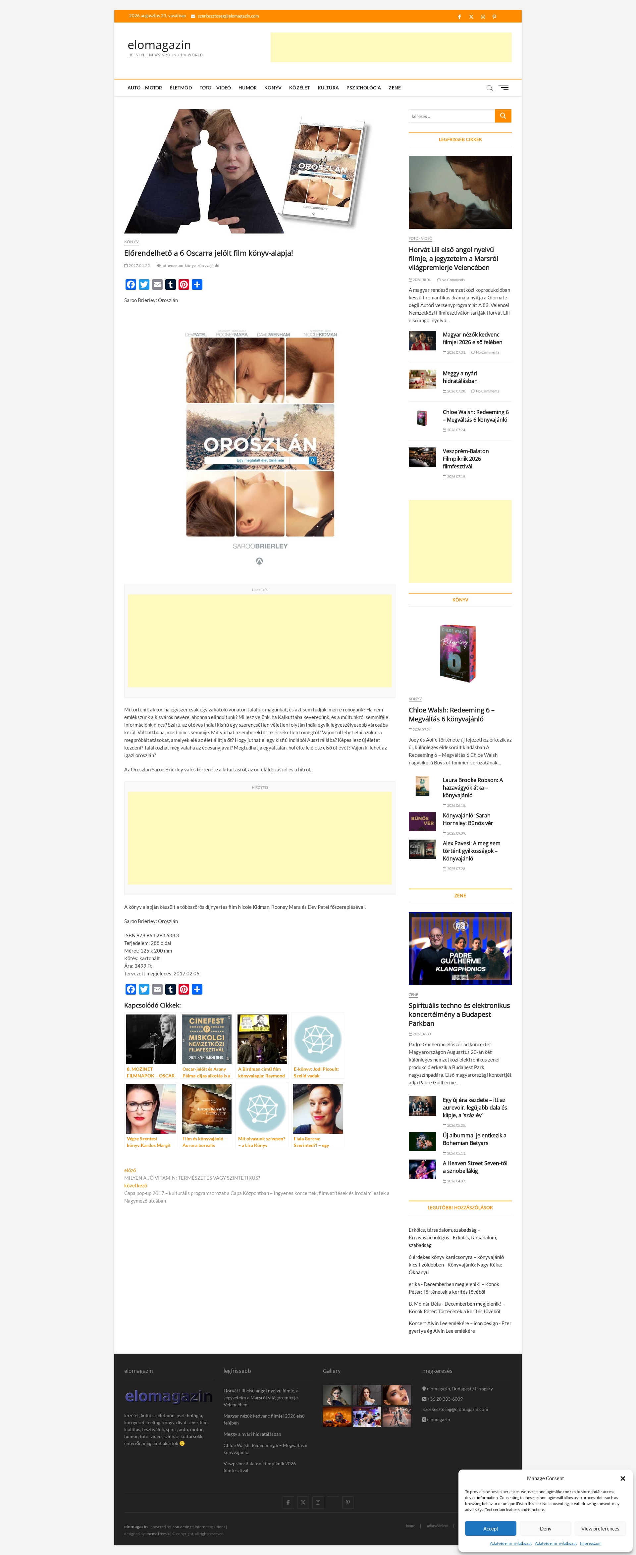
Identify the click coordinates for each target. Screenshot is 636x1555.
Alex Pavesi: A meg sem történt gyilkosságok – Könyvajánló (472, 851)
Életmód (180, 87)
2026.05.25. (456, 1125)
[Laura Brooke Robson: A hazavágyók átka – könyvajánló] (422, 786)
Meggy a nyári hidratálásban (460, 377)
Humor (247, 87)
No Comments (453, 280)
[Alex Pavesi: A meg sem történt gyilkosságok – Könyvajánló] (422, 849)
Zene (395, 87)
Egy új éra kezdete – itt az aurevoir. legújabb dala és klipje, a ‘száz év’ (475, 1107)
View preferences (600, 1528)
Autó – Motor (145, 87)
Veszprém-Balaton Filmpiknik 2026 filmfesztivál (466, 458)
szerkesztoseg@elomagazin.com (228, 16)
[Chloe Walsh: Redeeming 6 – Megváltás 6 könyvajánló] (422, 418)
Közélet (299, 87)
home (410, 1526)
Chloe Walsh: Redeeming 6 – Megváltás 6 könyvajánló (476, 415)
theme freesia (158, 1533)
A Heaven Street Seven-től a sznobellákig (475, 1167)
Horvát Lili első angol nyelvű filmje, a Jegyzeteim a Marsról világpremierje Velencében (453, 258)
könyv (190, 265)
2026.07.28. (456, 391)
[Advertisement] (391, 47)
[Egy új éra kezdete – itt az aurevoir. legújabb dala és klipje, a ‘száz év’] (422, 1106)
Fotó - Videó (420, 238)
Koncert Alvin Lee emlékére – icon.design (453, 1323)
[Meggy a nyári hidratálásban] (422, 379)
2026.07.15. (456, 476)
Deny (546, 1528)
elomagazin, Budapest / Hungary (459, 1388)
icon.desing (181, 1526)
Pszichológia (363, 87)
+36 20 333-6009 (444, 1399)
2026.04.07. (456, 1181)
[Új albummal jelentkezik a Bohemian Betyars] (422, 1141)
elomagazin (159, 44)
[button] (622, 1478)
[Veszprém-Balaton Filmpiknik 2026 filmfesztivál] (422, 457)
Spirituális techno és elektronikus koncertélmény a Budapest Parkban (459, 1014)
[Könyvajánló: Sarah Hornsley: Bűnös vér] (422, 821)
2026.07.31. (456, 352)
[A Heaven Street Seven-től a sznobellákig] (422, 1169)
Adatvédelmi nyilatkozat (511, 1543)
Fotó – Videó (215, 87)
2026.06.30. (421, 1034)
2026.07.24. (456, 430)
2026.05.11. (456, 1153)
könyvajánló (208, 265)
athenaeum (173, 265)
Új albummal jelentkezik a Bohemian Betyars (474, 1139)
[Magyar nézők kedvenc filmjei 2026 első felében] (422, 340)
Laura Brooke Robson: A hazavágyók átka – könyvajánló (473, 787)
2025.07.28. (456, 868)
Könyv (273, 87)
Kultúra (328, 87)
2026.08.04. (421, 280)
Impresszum (591, 1543)
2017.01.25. (139, 265)
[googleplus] (333, 1496)
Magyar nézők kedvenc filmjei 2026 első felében (473, 338)
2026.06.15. (456, 805)
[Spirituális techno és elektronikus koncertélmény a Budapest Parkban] (460, 948)
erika (414, 1284)
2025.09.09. (456, 833)
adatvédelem (437, 1526)
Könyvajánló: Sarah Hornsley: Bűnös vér (468, 819)
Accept (491, 1528)
